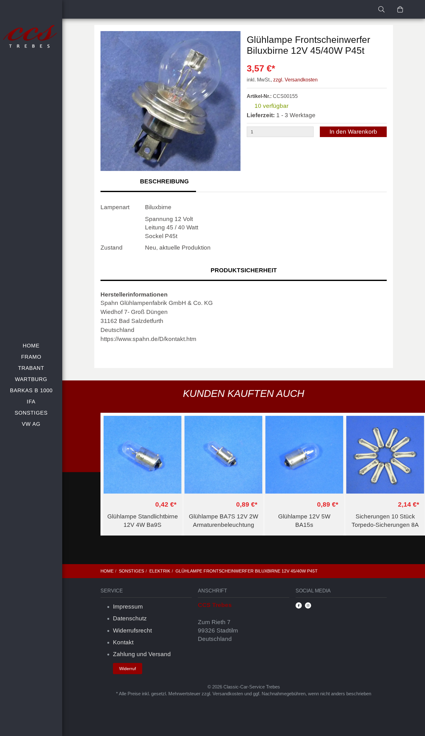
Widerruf (127, 668)
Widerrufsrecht (132, 630)
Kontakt (123, 642)
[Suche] (381, 9)
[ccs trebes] (31, 37)
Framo (31, 357)
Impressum (128, 606)
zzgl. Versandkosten (295, 79)
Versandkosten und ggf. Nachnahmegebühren (259, 693)
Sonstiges (31, 413)
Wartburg (31, 379)
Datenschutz (130, 618)
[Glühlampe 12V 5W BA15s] (304, 455)
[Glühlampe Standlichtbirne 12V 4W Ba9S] (142, 455)
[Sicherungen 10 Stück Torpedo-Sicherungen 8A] (385, 455)
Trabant (31, 368)
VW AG (31, 424)
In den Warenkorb (353, 131)
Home (31, 346)
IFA (31, 402)
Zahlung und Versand (142, 654)
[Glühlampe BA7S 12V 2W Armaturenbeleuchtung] (223, 455)
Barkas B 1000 (31, 390)
